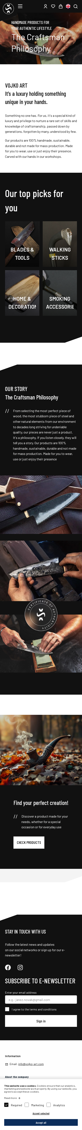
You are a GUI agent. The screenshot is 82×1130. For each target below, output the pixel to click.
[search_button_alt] (75, 6)
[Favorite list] (53, 6)
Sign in (41, 1021)
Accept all (41, 1122)
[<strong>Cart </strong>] (60, 6)
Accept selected (41, 1113)
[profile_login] (45, 6)
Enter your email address (21, 992)
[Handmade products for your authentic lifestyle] (41, 63)
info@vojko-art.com (31, 1064)
